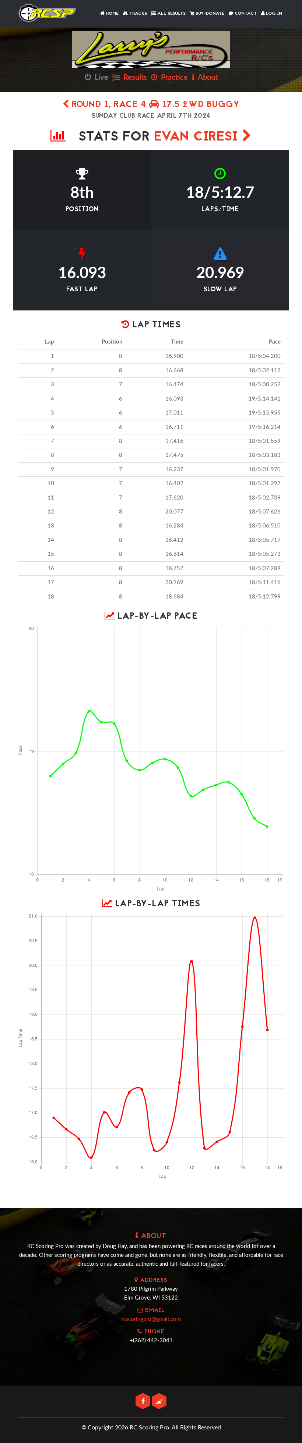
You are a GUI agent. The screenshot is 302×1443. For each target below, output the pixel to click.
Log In (273, 13)
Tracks (137, 13)
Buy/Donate (209, 13)
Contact (245, 13)
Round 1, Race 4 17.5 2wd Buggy (154, 105)
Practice (172, 77)
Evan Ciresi (198, 137)
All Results (171, 13)
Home (111, 13)
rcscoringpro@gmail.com (151, 1319)
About (206, 77)
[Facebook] (144, 1401)
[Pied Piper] (159, 1401)
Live (99, 77)
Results (133, 77)
